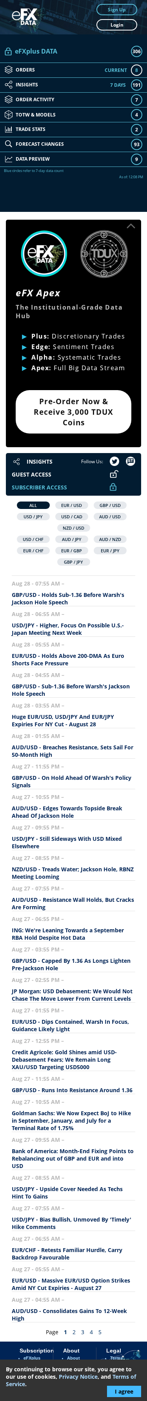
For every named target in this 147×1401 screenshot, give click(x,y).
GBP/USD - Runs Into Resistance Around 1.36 (72, 1090)
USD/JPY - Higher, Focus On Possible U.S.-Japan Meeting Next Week (68, 629)
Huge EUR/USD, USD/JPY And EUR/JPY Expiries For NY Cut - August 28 (63, 720)
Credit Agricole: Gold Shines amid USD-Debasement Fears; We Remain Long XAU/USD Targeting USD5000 (64, 1059)
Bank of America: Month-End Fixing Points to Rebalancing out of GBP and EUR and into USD (73, 1158)
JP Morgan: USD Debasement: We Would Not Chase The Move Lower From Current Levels (72, 994)
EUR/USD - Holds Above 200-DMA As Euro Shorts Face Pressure (68, 659)
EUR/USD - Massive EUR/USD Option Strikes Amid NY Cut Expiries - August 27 (71, 1284)
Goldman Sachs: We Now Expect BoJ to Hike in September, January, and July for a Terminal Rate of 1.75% (71, 1120)
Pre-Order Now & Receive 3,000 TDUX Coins (73, 412)
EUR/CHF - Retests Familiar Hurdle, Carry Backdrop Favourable (67, 1253)
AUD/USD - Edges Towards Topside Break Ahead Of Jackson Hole (67, 811)
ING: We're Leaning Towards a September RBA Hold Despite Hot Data (68, 933)
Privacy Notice (78, 1376)
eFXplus (32, 1358)
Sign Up (117, 9)
